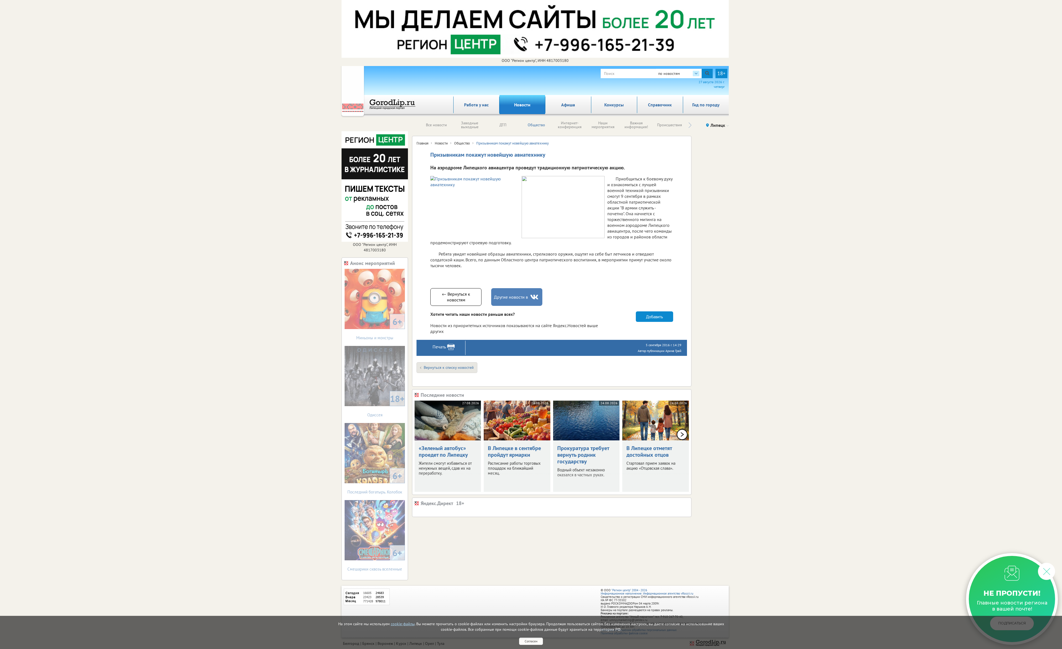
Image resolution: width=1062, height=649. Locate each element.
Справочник (660, 104)
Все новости (436, 124)
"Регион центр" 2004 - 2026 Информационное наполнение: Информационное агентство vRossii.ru (647, 591)
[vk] (535, 297)
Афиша (568, 104)
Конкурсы (614, 104)
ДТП (502, 124)
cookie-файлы (403, 623)
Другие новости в (511, 297)
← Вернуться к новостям (456, 297)
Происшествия (669, 124)
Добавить (654, 316)
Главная (422, 143)
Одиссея (386, 405)
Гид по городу (706, 104)
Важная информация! (636, 124)
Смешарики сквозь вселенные (374, 559)
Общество (536, 124)
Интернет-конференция (570, 124)
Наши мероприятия (603, 124)
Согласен (531, 641)
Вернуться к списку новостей (449, 367)
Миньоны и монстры (379, 328)
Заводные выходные (469, 124)
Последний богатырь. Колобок (374, 482)
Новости (522, 104)
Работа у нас (476, 104)
